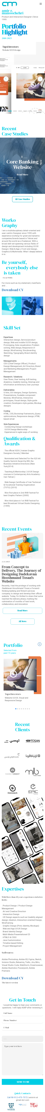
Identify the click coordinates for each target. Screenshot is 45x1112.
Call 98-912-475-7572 (17, 1097)
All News (22, 621)
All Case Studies (22, 199)
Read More (22, 610)
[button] (42, 165)
